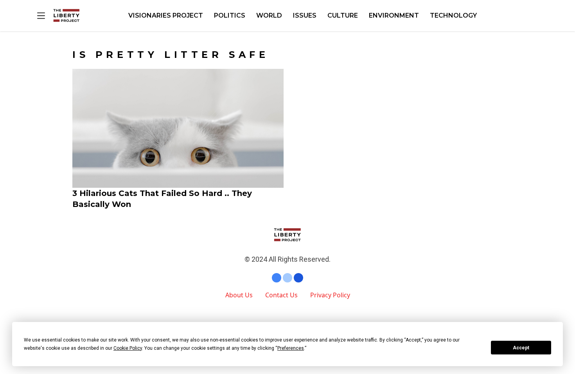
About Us (239, 295)
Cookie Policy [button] (127, 348)
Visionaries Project (165, 15)
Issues (304, 15)
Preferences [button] (290, 348)
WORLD (269, 15)
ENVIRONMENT (394, 15)
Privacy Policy (330, 295)
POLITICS (229, 15)
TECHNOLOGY (453, 15)
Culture (342, 15)
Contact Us (281, 295)
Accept (521, 348)
